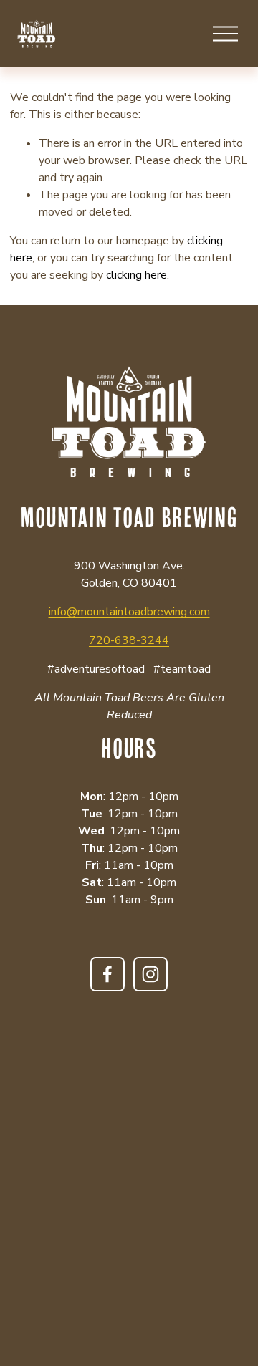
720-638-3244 (129, 640)
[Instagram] (150, 974)
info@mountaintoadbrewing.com (129, 612)
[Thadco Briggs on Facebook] (107, 974)
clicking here (136, 275)
